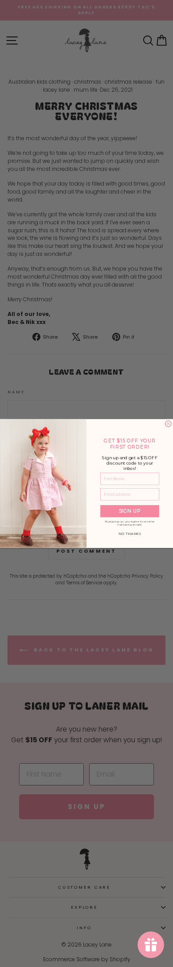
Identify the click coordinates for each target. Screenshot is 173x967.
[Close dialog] (168, 424)
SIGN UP (130, 511)
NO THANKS (129, 534)
